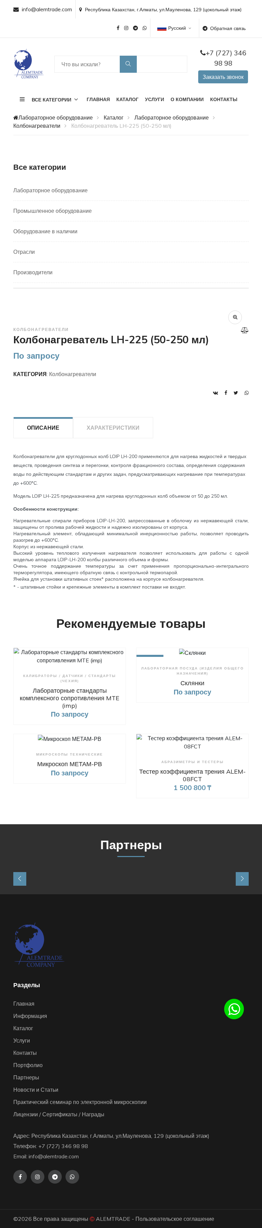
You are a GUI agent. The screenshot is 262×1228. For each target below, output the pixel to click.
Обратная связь (228, 28)
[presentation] (19, 879)
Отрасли (24, 251)
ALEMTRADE (113, 1218)
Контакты (223, 99)
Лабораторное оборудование (55, 117)
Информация (30, 1015)
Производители (33, 272)
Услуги (154, 99)
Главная (98, 99)
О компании (187, 99)
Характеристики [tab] (113, 427)
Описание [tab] (43, 427)
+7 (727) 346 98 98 (226, 58)
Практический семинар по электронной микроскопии (80, 1102)
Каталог (127, 99)
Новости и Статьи (35, 1089)
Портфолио (28, 1065)
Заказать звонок (223, 76)
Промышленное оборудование (52, 210)
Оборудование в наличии (45, 231)
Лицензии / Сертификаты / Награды (58, 1114)
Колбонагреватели (36, 125)
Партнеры (26, 1077)
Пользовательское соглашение (174, 1218)
